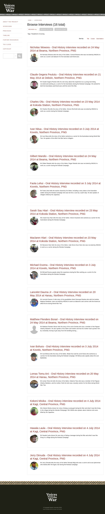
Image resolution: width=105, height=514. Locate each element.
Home (30, 20)
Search (19, 55)
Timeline (6, 35)
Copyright (7, 49)
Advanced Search (15, 55)
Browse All (32, 29)
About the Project (10, 21)
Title (88, 38)
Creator (93, 38)
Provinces (7, 31)
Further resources (11, 40)
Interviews (7, 26)
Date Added (99, 38)
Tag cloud (7, 44)
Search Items (61, 29)
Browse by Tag (46, 29)
